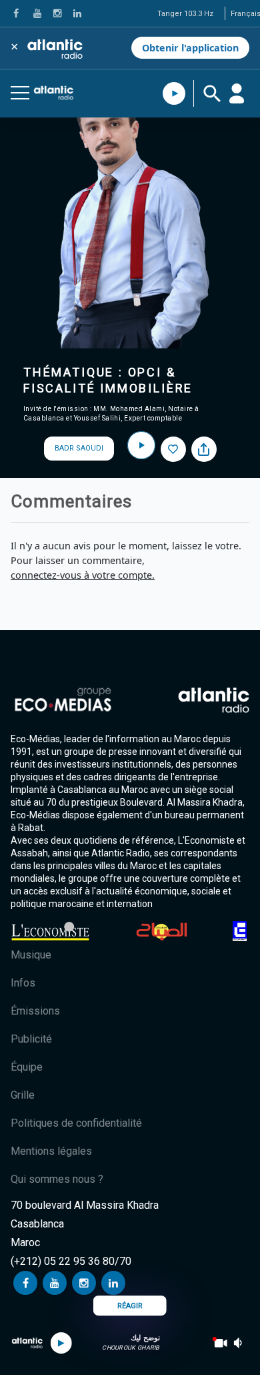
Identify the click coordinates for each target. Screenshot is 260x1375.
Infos (23, 983)
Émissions (35, 1011)
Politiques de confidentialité (76, 1123)
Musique (31, 954)
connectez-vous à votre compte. (83, 575)
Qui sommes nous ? (57, 1179)
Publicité (31, 1039)
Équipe (27, 1067)
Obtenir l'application (190, 47)
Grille (23, 1095)
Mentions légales (51, 1151)
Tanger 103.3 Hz (185, 13)
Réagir (130, 1306)
